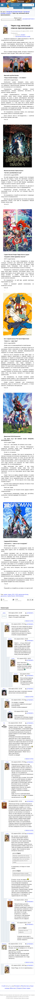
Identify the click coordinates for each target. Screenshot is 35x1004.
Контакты (26, 986)
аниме (5, 594)
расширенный (28, 7)
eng (8, 986)
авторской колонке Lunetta (23, 36)
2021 (13, 594)
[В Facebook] (30, 600)
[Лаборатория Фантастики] (8, 5)
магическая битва (23, 594)
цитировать (30, 613)
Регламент (17, 986)
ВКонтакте (13, 988)
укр (12, 986)
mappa (9, 594)
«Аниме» (22, 35)
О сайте (4, 986)
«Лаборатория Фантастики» (21, 998)
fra (10, 986)
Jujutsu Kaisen (11, 596)
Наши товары (26, 988)
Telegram (19, 988)
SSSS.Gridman (20, 596)
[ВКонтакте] (28, 600)
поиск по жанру (18, 7)
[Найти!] (32, 4)
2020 (16, 594)
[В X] (32, 600)
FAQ (22, 986)
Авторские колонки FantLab (14, 11)
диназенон (4, 596)
